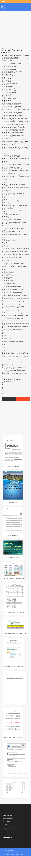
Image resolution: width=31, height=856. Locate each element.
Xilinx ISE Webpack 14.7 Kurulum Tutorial (13, 666)
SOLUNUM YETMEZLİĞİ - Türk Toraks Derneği (13, 578)
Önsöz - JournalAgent (13, 535)
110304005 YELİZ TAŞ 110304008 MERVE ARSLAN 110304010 (16, 795)
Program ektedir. (13, 502)
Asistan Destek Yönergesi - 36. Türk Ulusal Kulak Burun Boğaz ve (16, 774)
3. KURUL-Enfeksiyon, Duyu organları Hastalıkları (15, 633)
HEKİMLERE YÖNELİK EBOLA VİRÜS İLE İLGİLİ (13, 737)
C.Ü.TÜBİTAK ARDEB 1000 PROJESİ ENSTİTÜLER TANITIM (15, 702)
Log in (3, 841)
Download (9, 399)
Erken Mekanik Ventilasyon (13, 557)
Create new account (7, 843)
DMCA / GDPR (15, 854)
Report (23, 399)
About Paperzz (6, 821)
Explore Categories (7, 818)
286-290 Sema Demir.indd (13, 466)
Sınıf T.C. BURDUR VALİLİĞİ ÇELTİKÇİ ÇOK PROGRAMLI (14, 612)
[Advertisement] (15, 29)
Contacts (4, 824)
